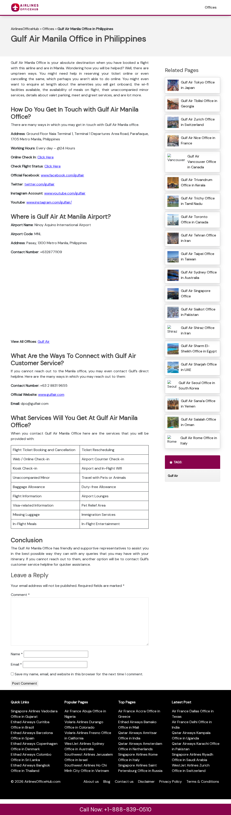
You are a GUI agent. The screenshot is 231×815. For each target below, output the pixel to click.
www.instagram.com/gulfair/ (49, 202)
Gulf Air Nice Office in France (198, 140)
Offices (211, 7)
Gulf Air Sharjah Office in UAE (199, 367)
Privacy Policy (170, 781)
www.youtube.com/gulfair (64, 193)
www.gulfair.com (51, 394)
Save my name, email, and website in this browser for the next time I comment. (79, 674)
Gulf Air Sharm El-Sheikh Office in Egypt (199, 348)
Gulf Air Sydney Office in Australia (199, 275)
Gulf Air (44, 341)
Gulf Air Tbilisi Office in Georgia (199, 103)
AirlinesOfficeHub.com (42, 781)
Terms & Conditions (202, 781)
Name (17, 654)
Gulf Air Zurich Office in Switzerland (198, 122)
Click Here (45, 157)
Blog (106, 781)
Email (16, 664)
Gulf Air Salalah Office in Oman (198, 422)
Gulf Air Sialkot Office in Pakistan (198, 312)
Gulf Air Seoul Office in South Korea (197, 385)
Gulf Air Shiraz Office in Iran (198, 330)
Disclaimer (146, 781)
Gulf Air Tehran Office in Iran (198, 238)
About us (91, 781)
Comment (20, 594)
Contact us (124, 781)
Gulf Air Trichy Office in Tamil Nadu (198, 201)
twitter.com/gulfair (39, 184)
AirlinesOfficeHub (25, 28)
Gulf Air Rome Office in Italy (198, 440)
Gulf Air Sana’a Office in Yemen (198, 403)
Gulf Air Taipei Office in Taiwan (197, 256)
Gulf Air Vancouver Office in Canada (201, 161)
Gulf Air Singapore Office (195, 293)
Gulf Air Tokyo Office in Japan (198, 85)
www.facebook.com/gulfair (62, 175)
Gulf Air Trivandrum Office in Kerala (196, 182)
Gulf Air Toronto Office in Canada (194, 219)
